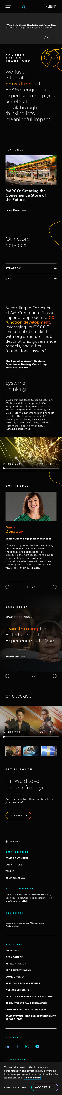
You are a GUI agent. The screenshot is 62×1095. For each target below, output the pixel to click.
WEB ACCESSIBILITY (17, 990)
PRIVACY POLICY (16, 964)
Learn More (12, 210)
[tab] (31, 268)
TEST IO (10, 871)
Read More (12, 656)
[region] (31, 1078)
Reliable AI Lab (15, 878)
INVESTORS (12, 950)
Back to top (15, 841)
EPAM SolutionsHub (17, 901)
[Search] (24, 6)
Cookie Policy (32, 1077)
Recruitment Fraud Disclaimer (26, 1003)
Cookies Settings (15, 1087)
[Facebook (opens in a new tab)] (17, 1046)
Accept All (44, 1087)
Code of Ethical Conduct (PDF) (27, 1009)
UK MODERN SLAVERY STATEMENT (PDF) (29, 996)
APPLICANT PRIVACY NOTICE (23, 983)
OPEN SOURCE (14, 957)
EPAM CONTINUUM (17, 858)
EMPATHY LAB (14, 865)
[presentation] (7, 587)
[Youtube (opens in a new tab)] (37, 1046)
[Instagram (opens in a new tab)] (27, 1046)
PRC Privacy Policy (19, 970)
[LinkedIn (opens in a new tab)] (7, 1046)
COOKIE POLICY (15, 977)
